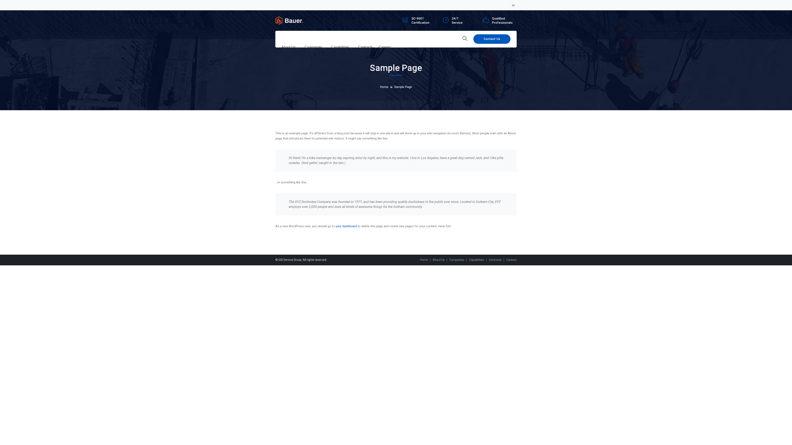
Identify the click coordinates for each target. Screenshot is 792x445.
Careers (511, 259)
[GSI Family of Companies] (289, 20)
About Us (439, 259)
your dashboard (346, 226)
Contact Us (492, 39)
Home (384, 87)
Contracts (495, 259)
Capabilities (476, 259)
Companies (456, 259)
